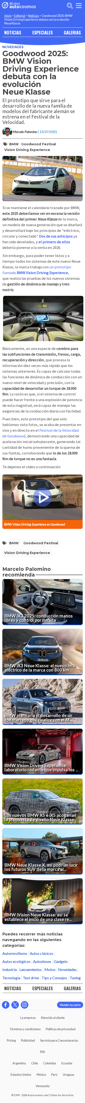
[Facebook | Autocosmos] (5, 1005)
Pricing (11, 1040)
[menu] (79, 6)
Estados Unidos (21, 1074)
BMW (14, 144)
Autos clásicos (41, 953)
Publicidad (28, 1040)
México (41, 1074)
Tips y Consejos (54, 977)
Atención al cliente (53, 1018)
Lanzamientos (30, 969)
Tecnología (11, 977)
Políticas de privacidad (61, 1029)
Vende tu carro (70, 1005)
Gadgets (61, 961)
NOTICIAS (12, 32)
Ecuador (66, 1063)
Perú (54, 1074)
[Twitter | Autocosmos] (15, 1005)
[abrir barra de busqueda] (70, 6)
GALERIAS (72, 32)
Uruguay (68, 1074)
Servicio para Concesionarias (59, 1040)
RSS (42, 1052)
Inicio (7, 16)
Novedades (12, 47)
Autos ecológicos (16, 961)
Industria (9, 969)
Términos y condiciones (25, 1029)
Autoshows (42, 961)
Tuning (75, 977)
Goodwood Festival (38, 144)
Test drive (31, 977)
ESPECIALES (42, 32)
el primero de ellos (54, 241)
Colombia (49, 1063)
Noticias (33, 16)
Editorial (19, 16)
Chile (34, 1063)
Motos (49, 969)
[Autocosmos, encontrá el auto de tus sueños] (19, 5)
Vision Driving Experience (27, 150)
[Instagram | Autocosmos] (24, 1005)
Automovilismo (14, 953)
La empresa (28, 1018)
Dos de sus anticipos (56, 236)
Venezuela (43, 1086)
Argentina (19, 1063)
